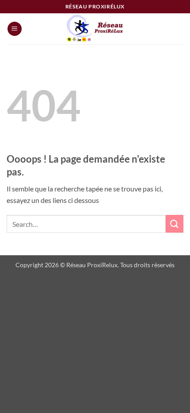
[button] (15, 29)
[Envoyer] (174, 223)
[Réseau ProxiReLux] (95, 28)
